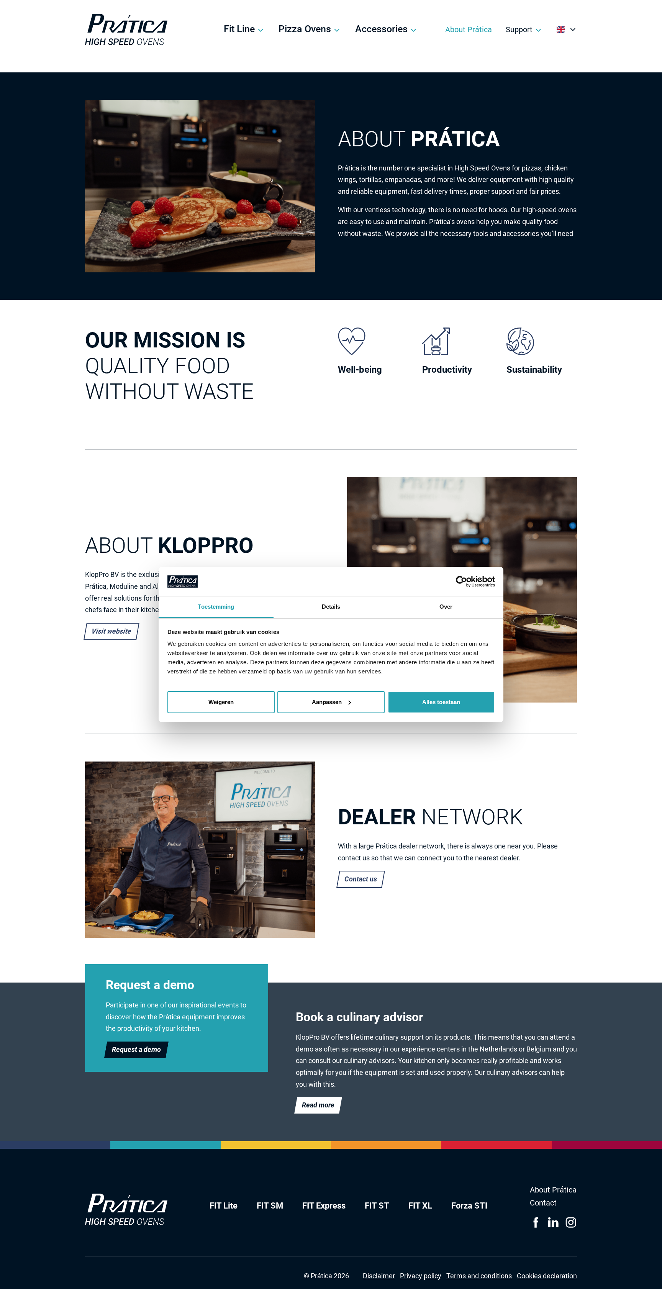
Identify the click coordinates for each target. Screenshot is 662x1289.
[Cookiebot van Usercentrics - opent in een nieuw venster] (461, 581)
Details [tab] (331, 606)
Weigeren (221, 702)
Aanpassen (327, 702)
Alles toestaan (441, 702)
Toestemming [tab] (216, 606)
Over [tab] (445, 606)
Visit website (111, 631)
